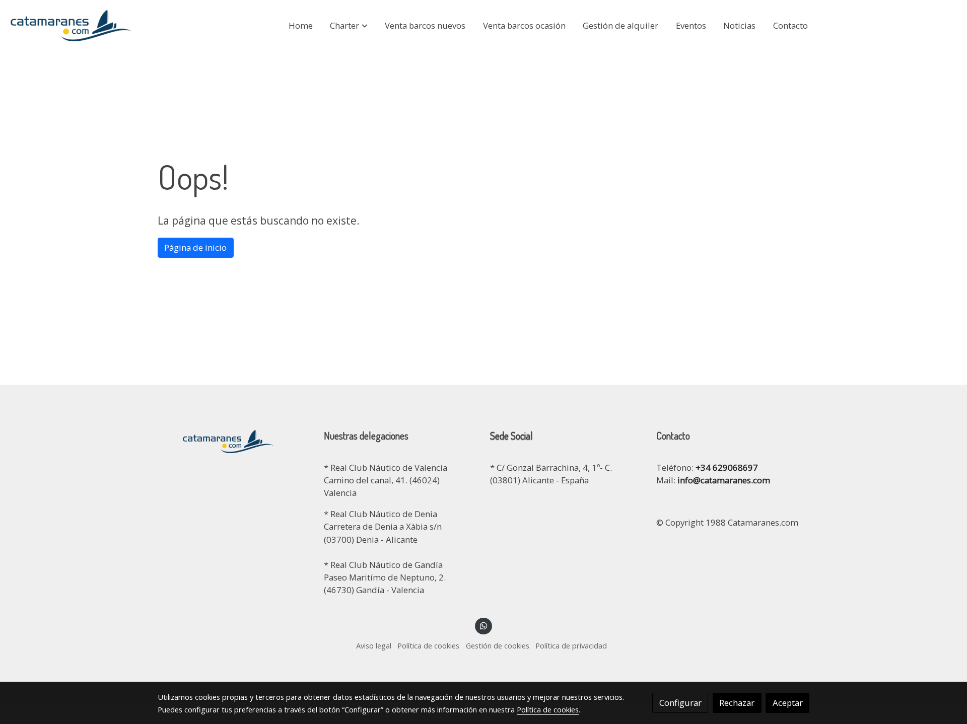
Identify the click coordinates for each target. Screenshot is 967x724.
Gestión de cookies (497, 645)
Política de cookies (428, 645)
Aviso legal (373, 645)
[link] (71, 25)
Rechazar (736, 702)
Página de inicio (195, 247)
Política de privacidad (571, 645)
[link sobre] (234, 440)
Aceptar (788, 702)
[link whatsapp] (483, 625)
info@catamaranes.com (722, 480)
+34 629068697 (727, 467)
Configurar (680, 702)
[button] (349, 26)
